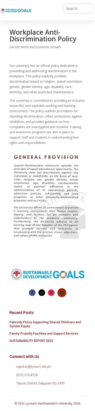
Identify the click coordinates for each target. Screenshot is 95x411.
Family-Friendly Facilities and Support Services (44, 333)
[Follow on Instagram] (51, 292)
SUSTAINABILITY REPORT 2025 (31, 341)
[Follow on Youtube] (61, 292)
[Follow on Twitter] (41, 292)
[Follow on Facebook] (32, 292)
